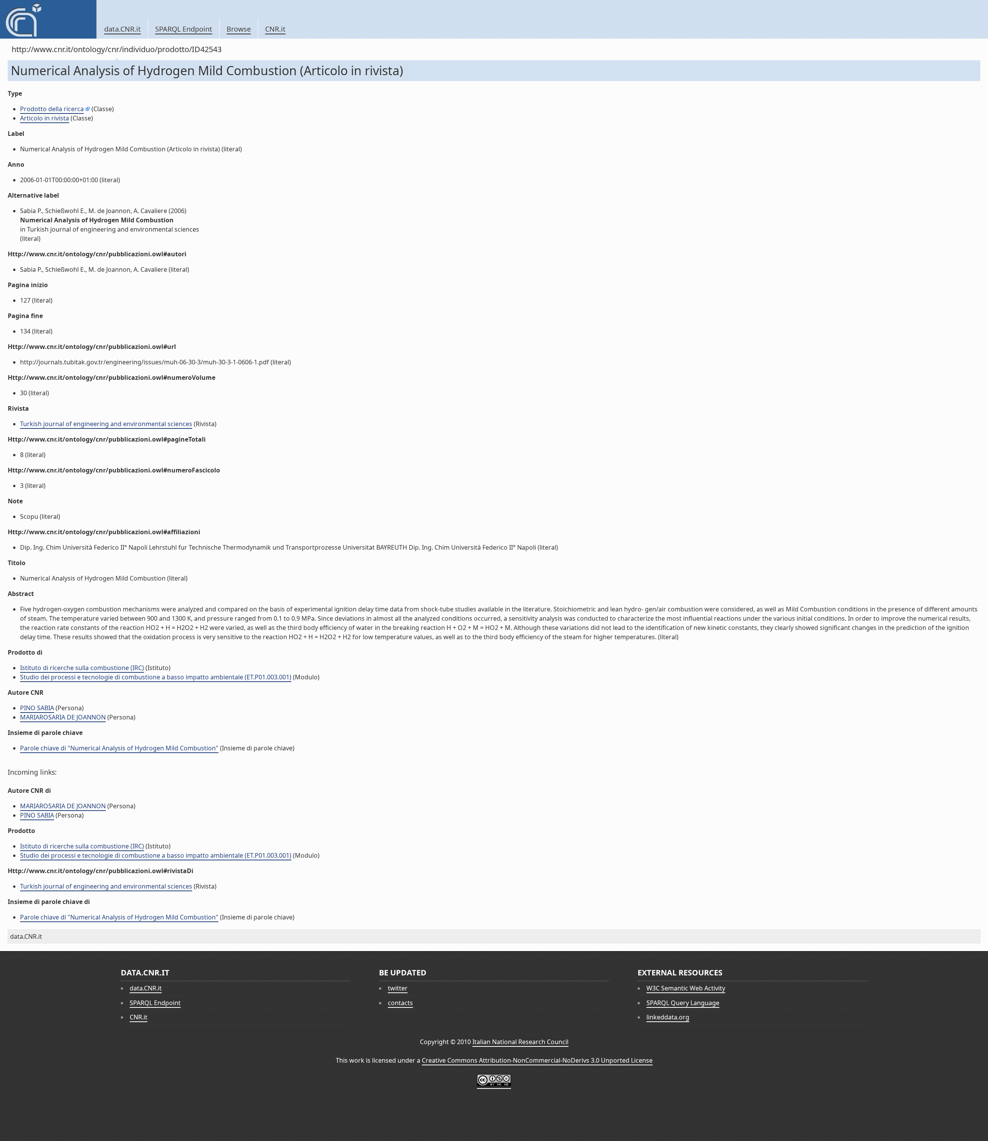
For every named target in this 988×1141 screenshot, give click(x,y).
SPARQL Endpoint (183, 29)
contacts (400, 1003)
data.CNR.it (122, 29)
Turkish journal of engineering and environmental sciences (106, 424)
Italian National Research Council (520, 1042)
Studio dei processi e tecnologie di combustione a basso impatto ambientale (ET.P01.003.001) (155, 677)
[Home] (48, 19)
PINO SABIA (37, 708)
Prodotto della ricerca (52, 109)
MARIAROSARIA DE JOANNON (63, 717)
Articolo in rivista (44, 118)
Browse (239, 29)
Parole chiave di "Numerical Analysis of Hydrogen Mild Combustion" (119, 748)
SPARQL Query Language (682, 1003)
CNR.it (275, 29)
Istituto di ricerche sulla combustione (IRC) (82, 668)
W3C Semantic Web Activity (685, 988)
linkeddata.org (667, 1017)
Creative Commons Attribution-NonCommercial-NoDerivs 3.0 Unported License (537, 1060)
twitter (398, 988)
